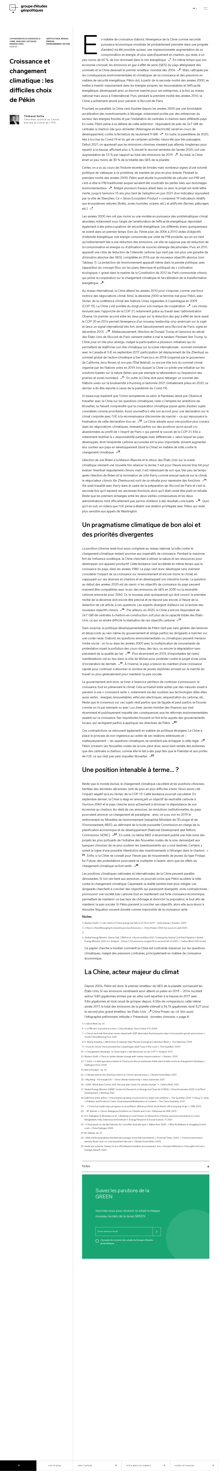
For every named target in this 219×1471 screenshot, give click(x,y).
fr (194, 8)
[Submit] (156, 1231)
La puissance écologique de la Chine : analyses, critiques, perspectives (25, 41)
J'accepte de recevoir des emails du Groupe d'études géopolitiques (126, 1242)
